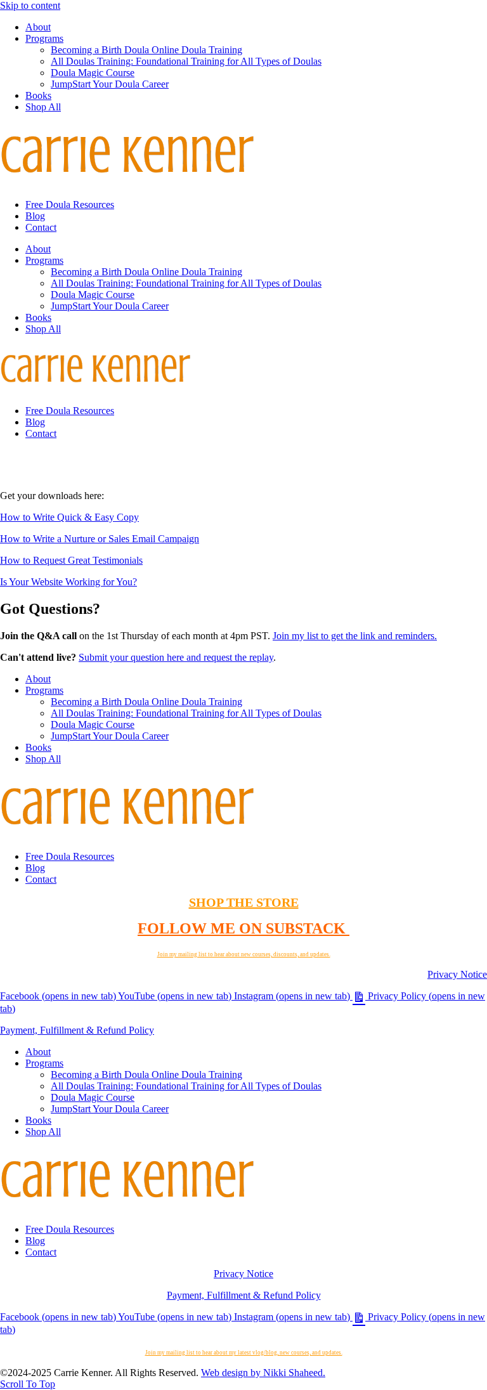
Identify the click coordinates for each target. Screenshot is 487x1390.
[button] (27, 1384)
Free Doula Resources (69, 204)
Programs (44, 38)
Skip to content (30, 5)
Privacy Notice (457, 974)
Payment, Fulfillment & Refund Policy (77, 1030)
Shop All (43, 106)
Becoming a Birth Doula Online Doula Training (146, 49)
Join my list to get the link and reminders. (355, 635)
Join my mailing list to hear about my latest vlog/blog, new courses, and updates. (243, 1352)
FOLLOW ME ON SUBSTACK (243, 928)
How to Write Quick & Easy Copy (69, 517)
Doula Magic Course (92, 72)
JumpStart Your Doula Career (110, 84)
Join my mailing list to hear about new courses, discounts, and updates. (243, 954)
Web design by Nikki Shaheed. (263, 1372)
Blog (35, 216)
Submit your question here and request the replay (176, 657)
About (38, 27)
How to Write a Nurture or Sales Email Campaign (99, 538)
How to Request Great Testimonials (71, 560)
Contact (40, 227)
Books (38, 95)
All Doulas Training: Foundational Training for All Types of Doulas (186, 61)
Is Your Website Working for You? (68, 581)
